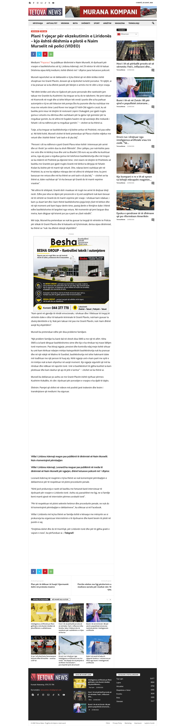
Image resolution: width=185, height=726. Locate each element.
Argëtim (107, 23)
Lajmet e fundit (149, 723)
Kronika (65, 23)
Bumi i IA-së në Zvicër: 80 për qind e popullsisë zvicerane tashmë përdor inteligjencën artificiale (97, 627)
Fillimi (108, 723)
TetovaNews (121, 70)
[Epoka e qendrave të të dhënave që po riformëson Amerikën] (135, 200)
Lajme (118, 683)
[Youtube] (53, 3)
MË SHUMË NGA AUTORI (60, 599)
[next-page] (110, 599)
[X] (49, 3)
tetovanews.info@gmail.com (51, 690)
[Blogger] (29, 3)
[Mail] (41, 3)
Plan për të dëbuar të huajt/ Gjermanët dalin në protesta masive (50, 585)
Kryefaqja (38, 23)
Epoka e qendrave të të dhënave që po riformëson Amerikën (135, 215)
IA (89, 710)
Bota (75, 23)
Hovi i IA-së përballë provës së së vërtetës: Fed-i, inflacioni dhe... (135, 65)
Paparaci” (46, 62)
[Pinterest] (45, 54)
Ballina (33, 29)
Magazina (120, 23)
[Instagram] (37, 3)
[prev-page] (107, 599)
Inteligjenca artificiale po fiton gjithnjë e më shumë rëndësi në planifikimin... (100, 682)
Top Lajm (43, 31)
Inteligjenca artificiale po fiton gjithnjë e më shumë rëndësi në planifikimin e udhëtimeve (43, 626)
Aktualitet (52, 23)
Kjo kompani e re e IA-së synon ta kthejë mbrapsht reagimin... (134, 178)
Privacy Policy (117, 723)
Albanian (124, 34)
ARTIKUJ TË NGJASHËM (40, 599)
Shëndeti (85, 23)
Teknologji (133, 23)
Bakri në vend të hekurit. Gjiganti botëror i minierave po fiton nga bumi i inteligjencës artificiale (98, 659)
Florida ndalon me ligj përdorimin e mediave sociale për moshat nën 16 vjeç (94, 587)
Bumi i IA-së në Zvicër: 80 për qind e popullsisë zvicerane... (133, 102)
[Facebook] (33, 3)
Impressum (138, 723)
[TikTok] (45, 3)
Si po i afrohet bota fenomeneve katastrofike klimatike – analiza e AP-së (43, 658)
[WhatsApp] (50, 54)
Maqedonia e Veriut (123, 690)
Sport (97, 23)
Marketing (128, 723)
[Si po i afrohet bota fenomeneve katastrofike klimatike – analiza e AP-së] (43, 645)
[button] (153, 23)
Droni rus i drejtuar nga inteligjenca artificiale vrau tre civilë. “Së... (134, 140)
